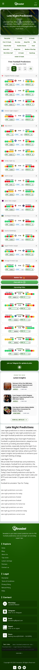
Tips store (5, 558)
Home (3, 548)
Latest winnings (7, 561)
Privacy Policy (6, 584)
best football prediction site (22, 644)
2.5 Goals (31, 38)
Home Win (6, 49)
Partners (4, 564)
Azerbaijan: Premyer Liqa (12, 215)
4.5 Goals (21, 53)
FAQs (3, 591)
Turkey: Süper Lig (9, 160)
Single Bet (17, 49)
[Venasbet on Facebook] (24, 667)
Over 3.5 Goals (7, 42)
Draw (33, 46)
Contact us (5, 567)
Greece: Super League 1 (11, 110)
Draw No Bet (7, 46)
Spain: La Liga (9, 175)
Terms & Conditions (8, 581)
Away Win (27, 42)
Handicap (32, 53)
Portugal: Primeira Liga (11, 260)
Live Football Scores (9, 649)
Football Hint (7, 647)
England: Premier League (12, 75)
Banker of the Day (30, 49)
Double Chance (21, 46)
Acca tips (17, 42)
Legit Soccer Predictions (22, 647)
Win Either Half (8, 53)
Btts (35, 42)
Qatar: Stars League (10, 200)
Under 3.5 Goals (19, 56)
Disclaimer (5, 578)
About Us (5, 554)
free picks (7, 38)
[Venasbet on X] (14, 667)
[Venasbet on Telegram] (19, 667)
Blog (3, 551)
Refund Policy (6, 588)
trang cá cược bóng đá (26, 649)
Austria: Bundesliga (10, 230)
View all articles (18, 420)
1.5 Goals (19, 38)
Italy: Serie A (8, 125)
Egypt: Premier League (11, 245)
